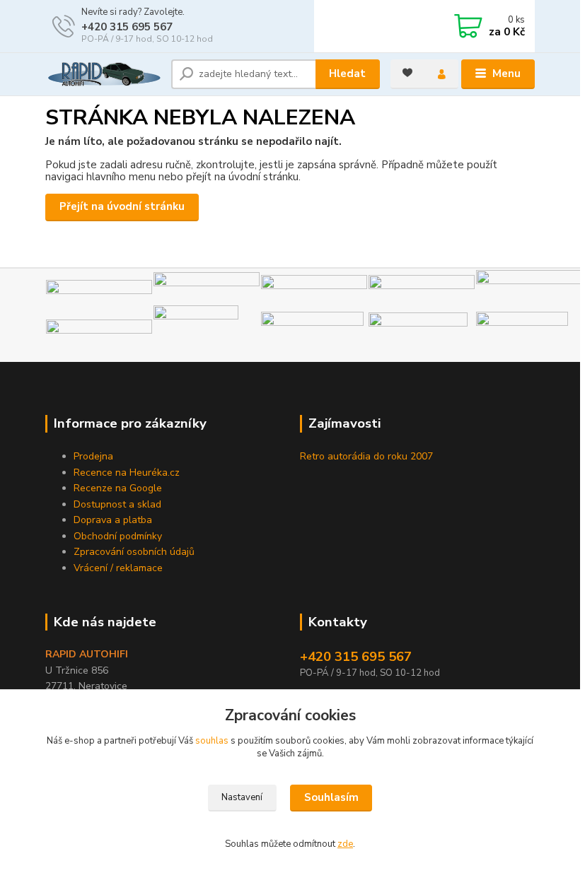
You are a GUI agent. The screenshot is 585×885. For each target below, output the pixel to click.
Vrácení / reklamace (118, 568)
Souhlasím (331, 797)
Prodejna (93, 456)
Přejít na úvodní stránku (122, 206)
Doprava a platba (113, 520)
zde (345, 844)
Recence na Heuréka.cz (127, 472)
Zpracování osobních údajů (134, 551)
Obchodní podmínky (118, 536)
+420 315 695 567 (127, 27)
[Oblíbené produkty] (407, 72)
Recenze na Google (118, 488)
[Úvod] (103, 74)
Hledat (347, 73)
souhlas (211, 740)
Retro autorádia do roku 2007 (366, 456)
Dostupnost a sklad (117, 504)
